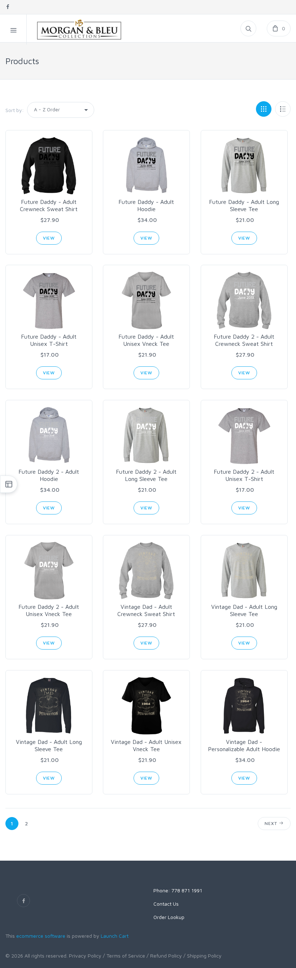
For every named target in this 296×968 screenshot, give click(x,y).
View (49, 238)
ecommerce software (40, 936)
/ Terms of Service (124, 956)
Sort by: (14, 110)
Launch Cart (115, 936)
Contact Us (166, 904)
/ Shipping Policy (202, 956)
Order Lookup (168, 917)
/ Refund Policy (164, 956)
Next (272, 823)
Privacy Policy (85, 956)
